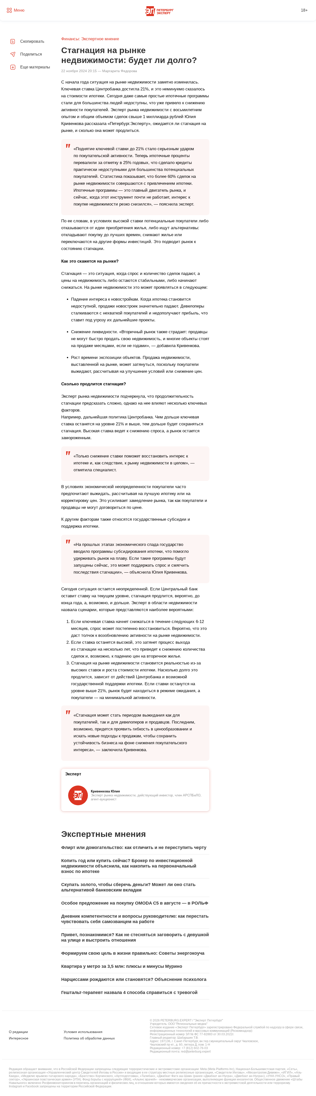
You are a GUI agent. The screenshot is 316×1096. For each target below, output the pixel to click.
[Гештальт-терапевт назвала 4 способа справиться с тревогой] (135, 993)
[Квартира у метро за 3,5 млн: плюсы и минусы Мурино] (135, 967)
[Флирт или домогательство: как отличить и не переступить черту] (135, 848)
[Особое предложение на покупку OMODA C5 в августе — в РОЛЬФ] (135, 903)
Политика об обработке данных (89, 1038)
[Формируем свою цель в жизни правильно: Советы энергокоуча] (135, 953)
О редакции (18, 1032)
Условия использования (83, 1032)
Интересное (18, 1038)
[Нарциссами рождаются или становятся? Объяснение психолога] (135, 980)
